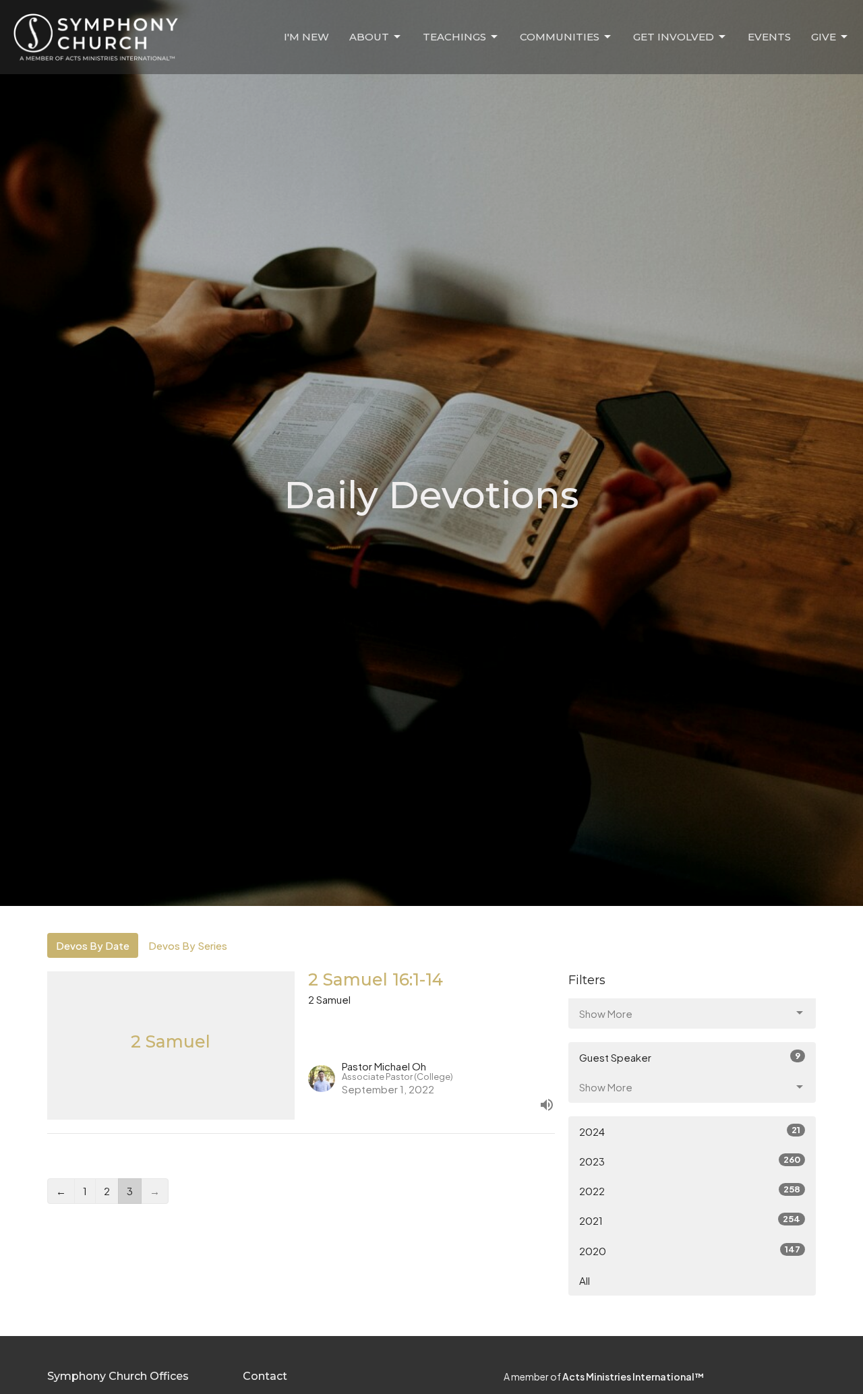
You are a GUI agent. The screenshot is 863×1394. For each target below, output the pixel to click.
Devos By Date (92, 945)
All (584, 1280)
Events (769, 36)
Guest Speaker (689, 1057)
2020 (689, 1250)
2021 (689, 1220)
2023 (689, 1161)
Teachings (454, 36)
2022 (689, 1190)
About (369, 36)
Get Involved (673, 36)
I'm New (306, 36)
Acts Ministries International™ (633, 1376)
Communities (559, 36)
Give (823, 36)
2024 (689, 1131)
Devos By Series (187, 945)
